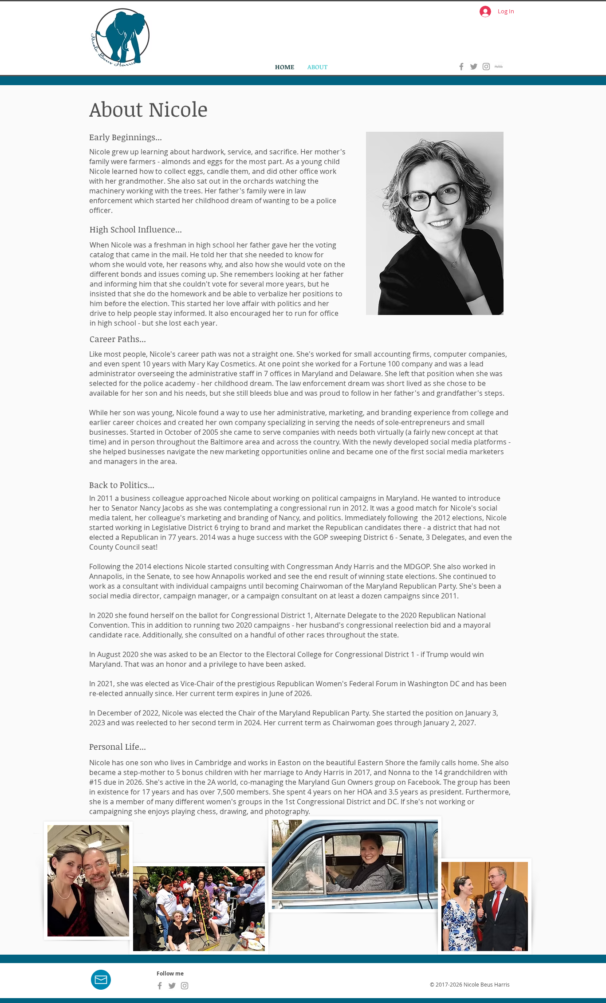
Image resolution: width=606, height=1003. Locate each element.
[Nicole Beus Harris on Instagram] (486, 66)
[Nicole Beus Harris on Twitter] (474, 66)
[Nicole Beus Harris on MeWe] (499, 66)
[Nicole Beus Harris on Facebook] (461, 66)
